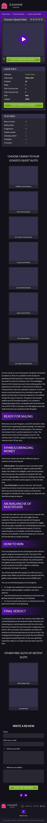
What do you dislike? (14, 767)
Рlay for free (23, 672)
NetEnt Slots (30, 74)
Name (5, 732)
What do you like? (13, 749)
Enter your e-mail (9, 740)
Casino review (23, 175)
